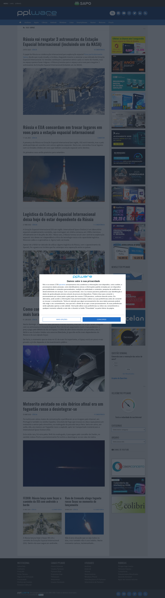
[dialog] (82, 299)
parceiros (62, 284)
